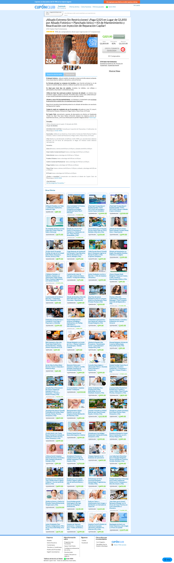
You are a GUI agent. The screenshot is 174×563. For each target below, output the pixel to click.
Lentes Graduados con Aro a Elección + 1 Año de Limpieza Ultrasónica (97, 275)
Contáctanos (51, 545)
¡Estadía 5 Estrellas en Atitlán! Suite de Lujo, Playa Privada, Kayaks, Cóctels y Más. (97, 412)
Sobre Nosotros (52, 543)
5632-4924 (112, 7)
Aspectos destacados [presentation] (54, 74)
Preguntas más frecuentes (68, 543)
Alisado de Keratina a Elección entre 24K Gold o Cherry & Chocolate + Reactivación (76, 298)
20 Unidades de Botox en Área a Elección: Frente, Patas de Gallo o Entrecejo (55, 230)
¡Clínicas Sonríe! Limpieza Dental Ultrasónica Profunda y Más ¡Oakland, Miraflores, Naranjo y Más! (55, 458)
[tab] (54, 74)
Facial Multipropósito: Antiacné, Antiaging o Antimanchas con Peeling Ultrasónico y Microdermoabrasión (74, 323)
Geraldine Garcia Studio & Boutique (101, 545)
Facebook (85, 543)
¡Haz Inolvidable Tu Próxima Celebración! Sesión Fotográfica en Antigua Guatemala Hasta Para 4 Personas (76, 209)
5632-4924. (58, 130)
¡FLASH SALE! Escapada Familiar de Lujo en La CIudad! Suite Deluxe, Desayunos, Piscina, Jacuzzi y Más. (55, 254)
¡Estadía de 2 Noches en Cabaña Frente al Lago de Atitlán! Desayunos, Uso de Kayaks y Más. (75, 458)
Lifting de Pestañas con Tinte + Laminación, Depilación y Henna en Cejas (55, 207)
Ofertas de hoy (74, 7)
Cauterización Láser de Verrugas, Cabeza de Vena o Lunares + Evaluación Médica (76, 275)
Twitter (84, 540)
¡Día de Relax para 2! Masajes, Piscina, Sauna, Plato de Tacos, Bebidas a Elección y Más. (97, 230)
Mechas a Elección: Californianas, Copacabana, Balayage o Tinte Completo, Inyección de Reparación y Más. (118, 300)
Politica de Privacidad (54, 549)
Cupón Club (45, 7)
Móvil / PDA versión (120, 545)
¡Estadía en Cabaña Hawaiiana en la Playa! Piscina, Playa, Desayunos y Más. (118, 412)
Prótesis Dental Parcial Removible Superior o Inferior (76, 434)
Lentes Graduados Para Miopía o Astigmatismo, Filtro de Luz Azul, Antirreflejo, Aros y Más (55, 526)
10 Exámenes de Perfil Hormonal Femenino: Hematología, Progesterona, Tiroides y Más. (97, 481)
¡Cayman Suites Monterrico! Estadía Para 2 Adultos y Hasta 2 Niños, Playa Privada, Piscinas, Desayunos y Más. (118, 390)
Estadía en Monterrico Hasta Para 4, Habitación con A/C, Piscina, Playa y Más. (118, 434)
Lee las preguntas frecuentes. (55, 183)
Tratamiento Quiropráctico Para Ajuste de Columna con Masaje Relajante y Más (96, 321)
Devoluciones (68, 552)
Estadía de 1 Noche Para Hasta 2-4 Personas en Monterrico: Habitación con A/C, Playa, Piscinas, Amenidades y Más (75, 232)
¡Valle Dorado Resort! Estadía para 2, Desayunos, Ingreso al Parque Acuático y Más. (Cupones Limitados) (97, 254)
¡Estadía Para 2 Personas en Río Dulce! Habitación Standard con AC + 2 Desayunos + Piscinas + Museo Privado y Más (54, 391)
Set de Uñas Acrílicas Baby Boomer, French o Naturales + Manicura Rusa (55, 366)
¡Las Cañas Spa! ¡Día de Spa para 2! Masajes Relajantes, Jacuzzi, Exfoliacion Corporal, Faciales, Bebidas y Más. (118, 458)
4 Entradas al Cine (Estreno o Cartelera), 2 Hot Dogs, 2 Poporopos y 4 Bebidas (54, 321)
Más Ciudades (61, 8)
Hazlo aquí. (92, 117)
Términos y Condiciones (54, 547)
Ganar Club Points (70, 546)
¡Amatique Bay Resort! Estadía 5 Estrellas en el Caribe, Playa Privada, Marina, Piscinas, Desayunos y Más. (55, 413)
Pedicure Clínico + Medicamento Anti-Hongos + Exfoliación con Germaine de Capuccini (97, 504)
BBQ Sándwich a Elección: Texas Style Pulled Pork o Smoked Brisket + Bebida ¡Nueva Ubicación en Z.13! (54, 344)
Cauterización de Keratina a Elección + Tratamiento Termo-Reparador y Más (54, 298)
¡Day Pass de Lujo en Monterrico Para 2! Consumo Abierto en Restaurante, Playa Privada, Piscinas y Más (97, 299)
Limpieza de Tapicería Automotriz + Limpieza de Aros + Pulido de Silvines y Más (75, 526)
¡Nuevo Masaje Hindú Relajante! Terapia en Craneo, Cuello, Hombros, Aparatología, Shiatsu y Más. (118, 276)
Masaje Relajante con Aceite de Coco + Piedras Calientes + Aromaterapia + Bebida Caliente (76, 344)
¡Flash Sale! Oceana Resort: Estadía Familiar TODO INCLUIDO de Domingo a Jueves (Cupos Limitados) (96, 208)
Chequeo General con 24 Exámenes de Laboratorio (96, 457)
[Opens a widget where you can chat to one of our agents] (167, 560)
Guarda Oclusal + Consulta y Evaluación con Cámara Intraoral (118, 321)
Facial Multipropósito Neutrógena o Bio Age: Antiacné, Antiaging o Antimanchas (74, 504)
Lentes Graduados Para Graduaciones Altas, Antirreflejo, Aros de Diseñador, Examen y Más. (96, 390)
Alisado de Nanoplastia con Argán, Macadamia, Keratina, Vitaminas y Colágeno (118, 253)
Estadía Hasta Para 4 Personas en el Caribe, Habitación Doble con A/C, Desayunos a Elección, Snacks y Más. (118, 481)
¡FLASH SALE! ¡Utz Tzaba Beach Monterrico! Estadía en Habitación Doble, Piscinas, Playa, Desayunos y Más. (55, 435)
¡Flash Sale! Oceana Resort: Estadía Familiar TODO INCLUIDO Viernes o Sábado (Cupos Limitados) (118, 208)
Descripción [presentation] (70, 74)
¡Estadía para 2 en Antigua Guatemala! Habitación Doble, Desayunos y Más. (97, 434)
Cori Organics (100, 542)
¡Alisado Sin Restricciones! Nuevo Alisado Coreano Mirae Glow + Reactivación (118, 230)
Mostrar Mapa (114, 71)
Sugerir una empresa (53, 552)
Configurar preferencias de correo (71, 549)
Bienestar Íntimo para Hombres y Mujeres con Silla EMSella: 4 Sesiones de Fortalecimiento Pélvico (76, 367)
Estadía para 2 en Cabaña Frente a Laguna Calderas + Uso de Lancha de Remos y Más (75, 481)
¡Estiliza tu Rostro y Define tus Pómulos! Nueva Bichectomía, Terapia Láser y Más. (55, 503)
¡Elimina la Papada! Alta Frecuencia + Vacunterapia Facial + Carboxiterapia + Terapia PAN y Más (96, 344)
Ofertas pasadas (98, 7)
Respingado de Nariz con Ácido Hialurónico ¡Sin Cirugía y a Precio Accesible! (118, 525)
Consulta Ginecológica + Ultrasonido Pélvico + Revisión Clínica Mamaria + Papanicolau (97, 367)
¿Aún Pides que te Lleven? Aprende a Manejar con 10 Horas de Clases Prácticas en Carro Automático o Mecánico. (118, 505)
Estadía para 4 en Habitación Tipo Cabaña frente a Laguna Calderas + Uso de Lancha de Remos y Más (54, 481)
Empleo (49, 540)
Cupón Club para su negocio (70, 555)
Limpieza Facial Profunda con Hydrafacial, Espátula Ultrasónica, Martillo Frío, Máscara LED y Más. (97, 526)
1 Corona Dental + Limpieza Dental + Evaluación (75, 388)
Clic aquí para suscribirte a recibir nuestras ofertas (121, 2)
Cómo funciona (86, 7)
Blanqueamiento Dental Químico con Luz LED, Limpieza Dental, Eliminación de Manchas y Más (76, 413)
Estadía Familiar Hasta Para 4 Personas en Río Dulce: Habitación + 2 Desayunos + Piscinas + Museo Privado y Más (118, 368)
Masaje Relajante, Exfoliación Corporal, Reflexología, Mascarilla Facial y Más (118, 343)
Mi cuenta (137, 5)
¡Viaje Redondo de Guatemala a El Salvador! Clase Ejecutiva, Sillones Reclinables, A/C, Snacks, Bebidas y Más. (76, 254)
